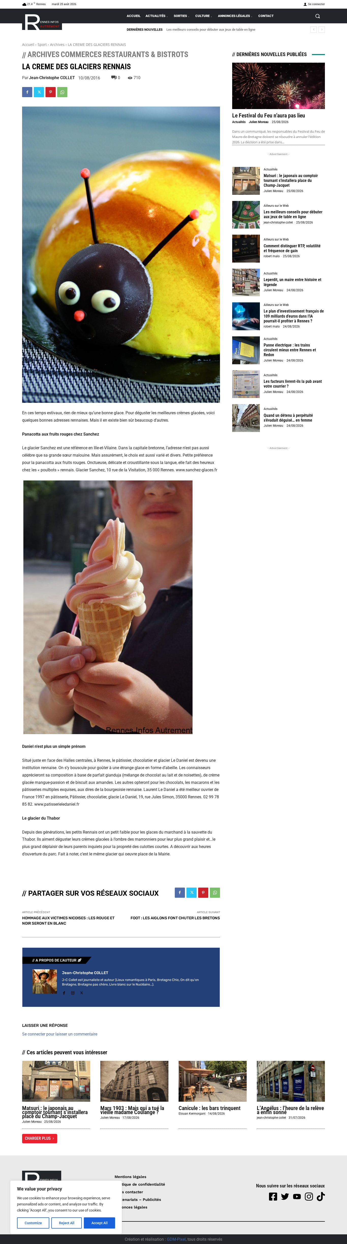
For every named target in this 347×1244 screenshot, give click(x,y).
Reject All (66, 1223)
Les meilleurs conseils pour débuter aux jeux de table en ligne (293, 214)
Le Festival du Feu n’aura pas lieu (268, 115)
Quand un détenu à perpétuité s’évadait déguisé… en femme (288, 418)
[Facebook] (27, 92)
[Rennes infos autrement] (42, 21)
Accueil (28, 44)
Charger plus (38, 1138)
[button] (317, 16)
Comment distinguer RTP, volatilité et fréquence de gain (206, 29)
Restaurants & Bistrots (145, 54)
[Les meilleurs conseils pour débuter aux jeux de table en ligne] (246, 215)
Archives (57, 44)
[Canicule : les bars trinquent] (213, 1081)
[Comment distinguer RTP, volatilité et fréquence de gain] (246, 249)
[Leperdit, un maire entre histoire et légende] (246, 283)
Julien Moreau (259, 122)
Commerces (81, 54)
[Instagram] (73, 992)
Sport (42, 44)
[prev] (313, 29)
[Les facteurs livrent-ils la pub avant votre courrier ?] (246, 384)
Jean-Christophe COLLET (52, 78)
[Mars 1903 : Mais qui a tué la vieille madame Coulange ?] (134, 1081)
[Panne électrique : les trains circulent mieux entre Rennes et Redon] (246, 350)
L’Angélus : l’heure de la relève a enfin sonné (290, 1110)
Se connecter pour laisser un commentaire (59, 1034)
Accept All (99, 1223)
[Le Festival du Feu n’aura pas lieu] (278, 86)
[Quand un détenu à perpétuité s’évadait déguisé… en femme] (246, 418)
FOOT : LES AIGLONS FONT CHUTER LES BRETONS (175, 918)
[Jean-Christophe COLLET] (45, 983)
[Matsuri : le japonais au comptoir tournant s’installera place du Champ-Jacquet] (246, 181)
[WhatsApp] (62, 92)
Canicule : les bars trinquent (210, 1108)
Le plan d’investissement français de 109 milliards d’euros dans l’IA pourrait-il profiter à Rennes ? (294, 316)
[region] (66, 1207)
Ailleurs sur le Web (276, 206)
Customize (33, 1223)
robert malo (272, 256)
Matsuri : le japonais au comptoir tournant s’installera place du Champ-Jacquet (291, 180)
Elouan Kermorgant (192, 1113)
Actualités (239, 122)
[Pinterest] (50, 92)
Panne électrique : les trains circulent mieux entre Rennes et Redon (290, 350)
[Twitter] (39, 92)
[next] (322, 29)
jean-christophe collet (278, 222)
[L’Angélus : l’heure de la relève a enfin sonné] (291, 1081)
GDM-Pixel (176, 1239)
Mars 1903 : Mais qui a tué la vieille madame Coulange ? (132, 1110)
